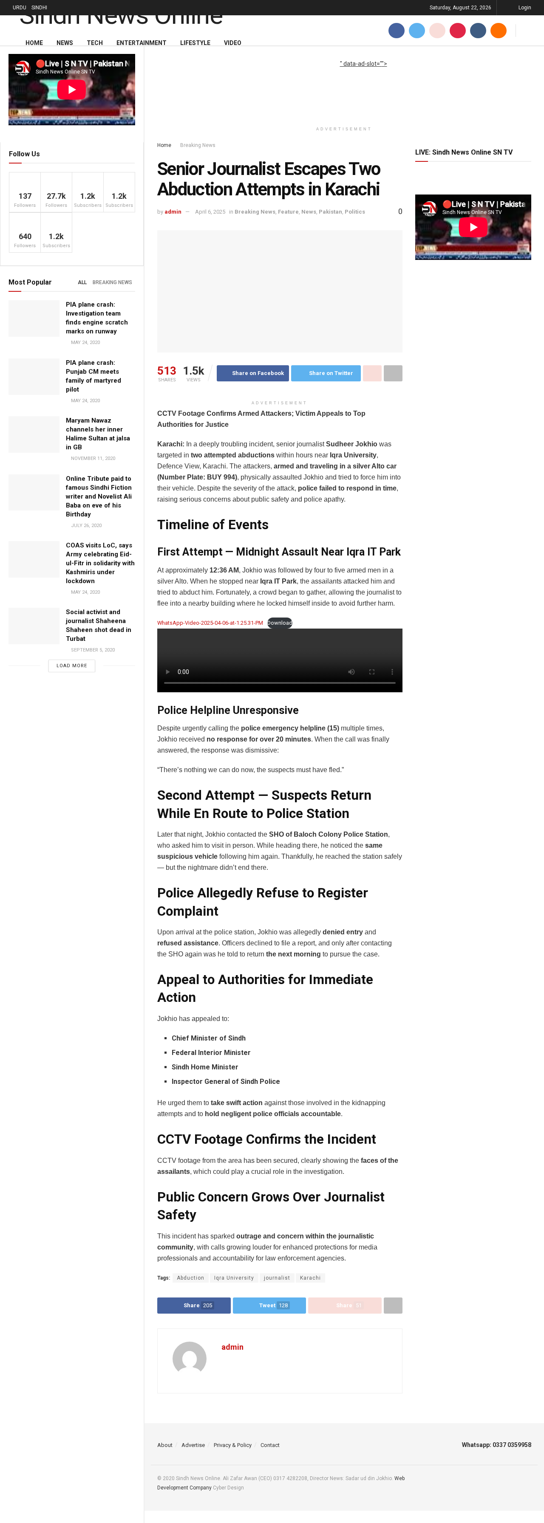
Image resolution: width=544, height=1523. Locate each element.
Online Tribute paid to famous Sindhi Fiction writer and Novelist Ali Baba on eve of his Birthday (99, 496)
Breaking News (112, 282)
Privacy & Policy (233, 1445)
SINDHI (39, 8)
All (82, 282)
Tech (95, 42)
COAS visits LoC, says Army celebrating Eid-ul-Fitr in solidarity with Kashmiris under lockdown (100, 563)
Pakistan (330, 212)
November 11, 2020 (92, 458)
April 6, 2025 (210, 212)
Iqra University (234, 1278)
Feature (288, 212)
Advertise (193, 1445)
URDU (19, 8)
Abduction (190, 1278)
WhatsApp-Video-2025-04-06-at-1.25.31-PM (210, 623)
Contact (270, 1445)
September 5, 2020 (92, 650)
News (65, 42)
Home (34, 42)
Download (279, 623)
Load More (72, 665)
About (165, 1445)
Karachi (310, 1278)
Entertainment (141, 42)
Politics (355, 212)
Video (232, 42)
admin (172, 212)
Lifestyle (195, 42)
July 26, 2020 (86, 525)
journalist (277, 1278)
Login (524, 8)
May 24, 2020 (85, 342)
